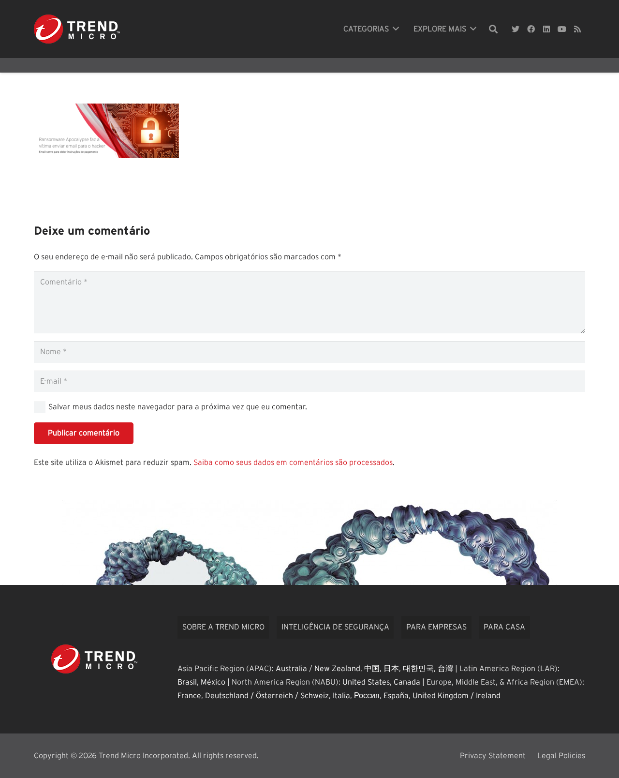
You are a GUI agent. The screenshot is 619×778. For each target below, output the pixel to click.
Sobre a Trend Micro (223, 627)
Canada (407, 682)
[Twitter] (515, 29)
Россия (367, 696)
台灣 (445, 669)
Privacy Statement (493, 756)
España (396, 696)
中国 (372, 669)
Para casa (504, 627)
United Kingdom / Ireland (457, 696)
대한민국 (418, 669)
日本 (391, 669)
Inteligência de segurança (335, 627)
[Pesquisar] (493, 29)
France (189, 696)
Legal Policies (561, 756)
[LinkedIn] (546, 29)
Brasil (187, 682)
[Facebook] (531, 29)
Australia (291, 669)
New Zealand (337, 669)
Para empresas (436, 627)
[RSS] (577, 29)
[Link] (77, 29)
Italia (341, 696)
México (213, 682)
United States (366, 682)
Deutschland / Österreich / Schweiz (267, 696)
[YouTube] (562, 29)
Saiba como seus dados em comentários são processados (293, 462)
